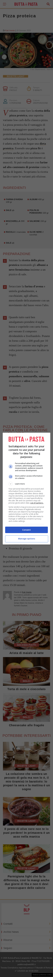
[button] (26, 484)
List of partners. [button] (36, 503)
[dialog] (26, 489)
